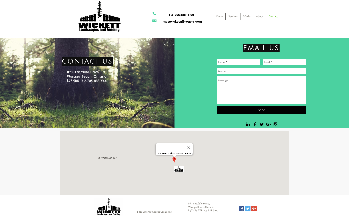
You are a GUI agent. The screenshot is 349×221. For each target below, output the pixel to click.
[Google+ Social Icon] (254, 208)
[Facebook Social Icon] (241, 208)
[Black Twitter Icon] (261, 124)
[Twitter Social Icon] (247, 208)
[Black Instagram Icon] (275, 124)
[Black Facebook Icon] (254, 124)
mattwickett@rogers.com (182, 22)
